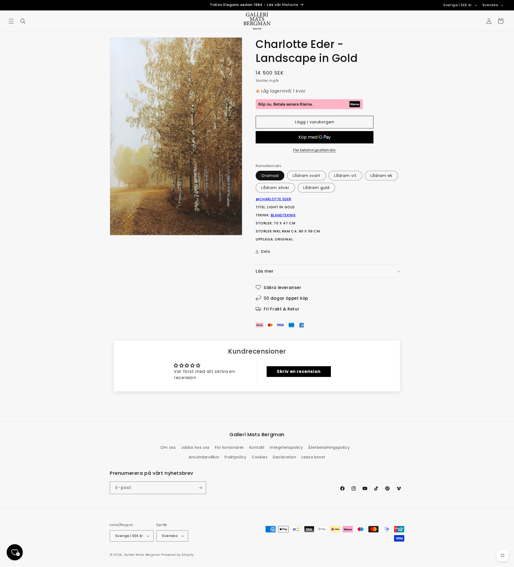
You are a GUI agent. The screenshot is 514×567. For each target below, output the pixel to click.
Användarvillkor (204, 457)
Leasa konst (313, 457)
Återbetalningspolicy (329, 447)
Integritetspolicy (286, 447)
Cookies (259, 457)
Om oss (168, 447)
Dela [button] (265, 251)
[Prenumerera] (200, 487)
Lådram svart (306, 175)
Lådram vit (345, 175)
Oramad (270, 175)
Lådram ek (381, 175)
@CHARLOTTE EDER (273, 199)
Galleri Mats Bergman (142, 555)
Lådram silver (275, 187)
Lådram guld (316, 187)
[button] (11, 21)
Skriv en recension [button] (299, 371)
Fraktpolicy (236, 457)
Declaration (284, 457)
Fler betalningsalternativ (314, 150)
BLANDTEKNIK (283, 215)
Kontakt (257, 447)
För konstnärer (229, 447)
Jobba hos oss (195, 447)
